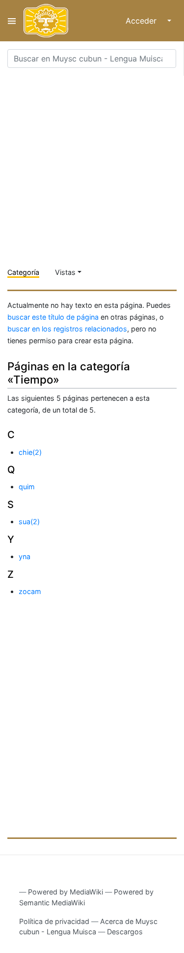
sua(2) (29, 521)
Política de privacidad (54, 921)
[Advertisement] (92, 168)
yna (24, 556)
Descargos (125, 931)
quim (27, 486)
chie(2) (30, 452)
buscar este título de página (53, 317)
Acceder (141, 21)
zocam (30, 591)
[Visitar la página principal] (46, 20)
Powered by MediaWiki (65, 892)
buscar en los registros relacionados (67, 329)
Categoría (23, 272)
